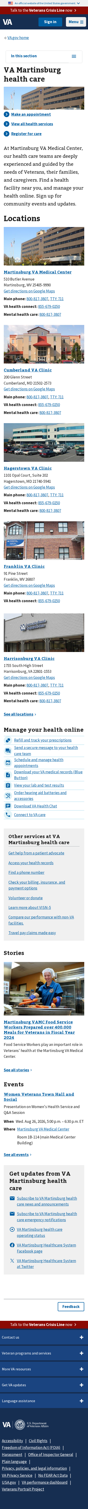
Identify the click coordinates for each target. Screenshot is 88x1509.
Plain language (14, 1461)
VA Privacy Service (17, 1475)
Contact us (10, 1337)
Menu (74, 21)
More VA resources (16, 1369)
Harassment (12, 1454)
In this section (24, 56)
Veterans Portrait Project (23, 1489)
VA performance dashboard (45, 1482)
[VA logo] (7, 22)
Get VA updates (14, 1385)
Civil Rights (38, 1440)
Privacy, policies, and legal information (34, 1468)
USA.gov (9, 1482)
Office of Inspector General (50, 1454)
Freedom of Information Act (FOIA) (31, 1447)
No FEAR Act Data (53, 1475)
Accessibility (12, 1440)
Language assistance (18, 1400)
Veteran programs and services (26, 1353)
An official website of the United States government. (45, 3)
